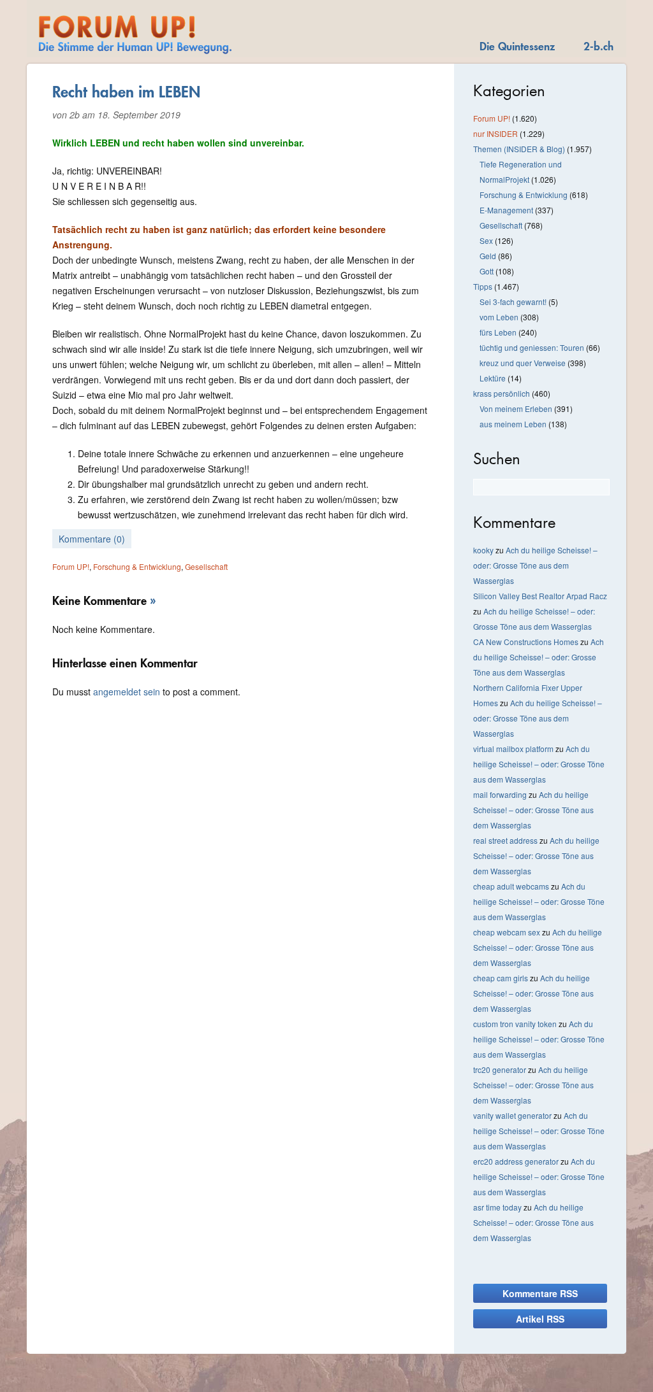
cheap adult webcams (511, 886)
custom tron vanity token (515, 1023)
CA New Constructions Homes (525, 641)
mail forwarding (500, 794)
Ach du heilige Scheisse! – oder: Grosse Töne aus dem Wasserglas (535, 565)
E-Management (506, 209)
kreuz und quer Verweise (523, 362)
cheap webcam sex (506, 932)
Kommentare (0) (92, 538)
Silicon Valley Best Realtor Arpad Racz (540, 595)
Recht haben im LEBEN (126, 91)
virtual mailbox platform (513, 748)
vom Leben (499, 316)
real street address (505, 840)
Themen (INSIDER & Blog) (519, 148)
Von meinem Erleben (516, 408)
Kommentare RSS (540, 1293)
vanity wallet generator (512, 1115)
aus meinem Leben (513, 423)
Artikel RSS (540, 1318)
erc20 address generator (516, 1161)
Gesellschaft (206, 566)
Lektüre (493, 378)
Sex (486, 240)
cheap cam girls (500, 977)
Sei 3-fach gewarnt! (513, 301)
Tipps (482, 286)
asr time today (497, 1207)
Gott (487, 271)
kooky (483, 549)
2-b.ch (598, 46)
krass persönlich (501, 393)
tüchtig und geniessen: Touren (532, 347)
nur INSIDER (495, 133)
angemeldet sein (126, 691)
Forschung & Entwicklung (137, 566)
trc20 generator (499, 1069)
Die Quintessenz (517, 46)
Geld (488, 255)
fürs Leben (498, 332)
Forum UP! (70, 566)
